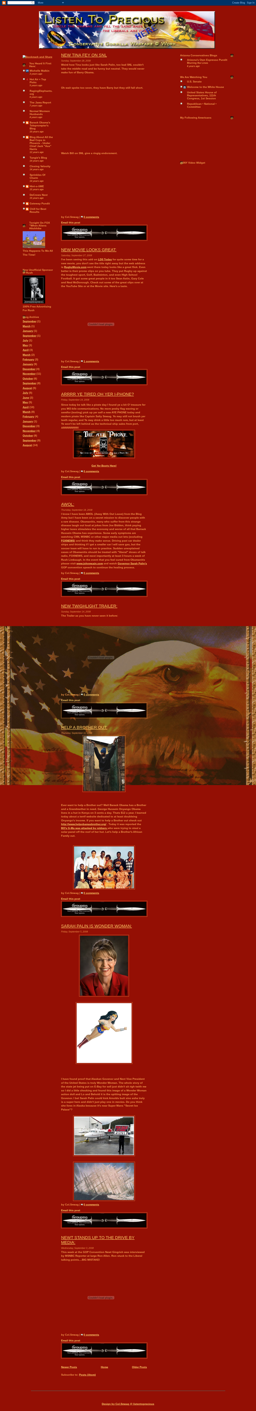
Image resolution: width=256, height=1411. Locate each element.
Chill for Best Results (38, 210)
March (27, 326)
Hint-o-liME (37, 186)
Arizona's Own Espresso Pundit (207, 60)
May (25, 345)
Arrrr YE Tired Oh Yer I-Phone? (97, 394)
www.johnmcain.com (89, 563)
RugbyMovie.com (75, 267)
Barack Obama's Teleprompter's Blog (40, 125)
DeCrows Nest (39, 195)
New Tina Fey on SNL (84, 55)
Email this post (71, 222)
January (28, 331)
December (29, 369)
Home (104, 1367)
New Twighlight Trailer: (89, 606)
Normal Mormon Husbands (40, 113)
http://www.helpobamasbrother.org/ (83, 824)
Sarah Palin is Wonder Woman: (96, 926)
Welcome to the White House (205, 87)
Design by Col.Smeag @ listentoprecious (128, 1403)
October (28, 378)
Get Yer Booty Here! (104, 465)
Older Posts (139, 1367)
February (28, 359)
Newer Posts (69, 1367)
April (26, 350)
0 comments (91, 217)
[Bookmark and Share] (37, 57)
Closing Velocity (40, 166)
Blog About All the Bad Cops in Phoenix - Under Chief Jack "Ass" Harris (41, 143)
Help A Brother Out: (84, 727)
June (26, 397)
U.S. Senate (194, 81)
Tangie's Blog (38, 157)
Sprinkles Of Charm (37, 176)
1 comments (91, 361)
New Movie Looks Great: (88, 249)
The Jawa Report (40, 102)
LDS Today (105, 259)
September (29, 321)
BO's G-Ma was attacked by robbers (84, 828)
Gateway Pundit (40, 203)
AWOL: (67, 504)
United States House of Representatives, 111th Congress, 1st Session (202, 95)
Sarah (132, 563)
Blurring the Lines (197, 63)
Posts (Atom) (87, 1374)
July (25, 340)
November (29, 373)
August (27, 388)
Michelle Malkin (39, 70)
